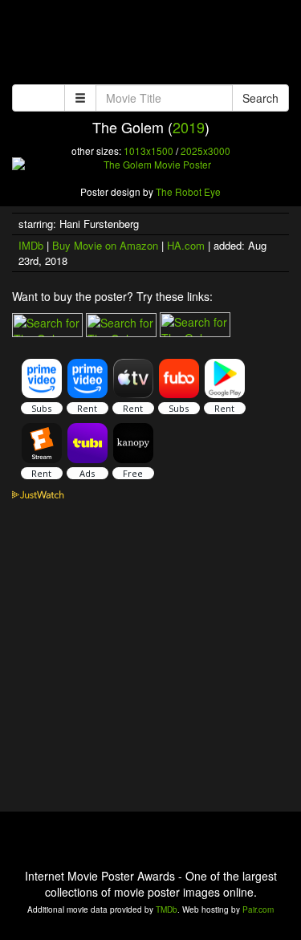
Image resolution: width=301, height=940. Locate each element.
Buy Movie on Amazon (105, 245)
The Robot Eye (188, 191)
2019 (189, 126)
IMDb (30, 245)
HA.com (186, 245)
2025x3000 (205, 150)
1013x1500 (148, 150)
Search (260, 98)
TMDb (166, 909)
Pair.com (258, 909)
